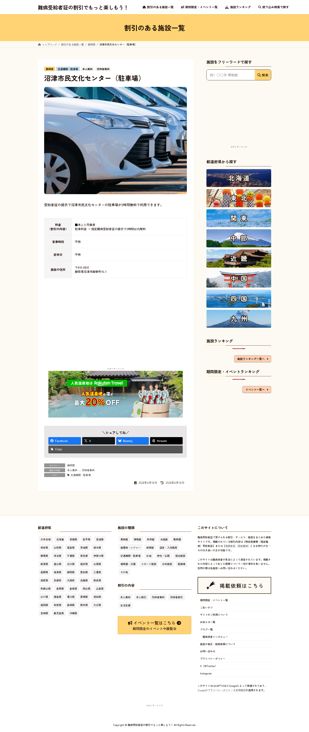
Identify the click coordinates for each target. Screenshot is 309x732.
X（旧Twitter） (209, 666)
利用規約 (241, 690)
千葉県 (71, 556)
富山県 (57, 564)
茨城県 (84, 547)
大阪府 (71, 580)
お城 (148, 556)
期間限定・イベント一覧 (214, 600)
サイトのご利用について (214, 615)
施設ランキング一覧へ (251, 359)
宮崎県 (44, 613)
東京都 (84, 556)
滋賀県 (44, 580)
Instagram (206, 673)
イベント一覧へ (255, 389)
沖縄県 (73, 613)
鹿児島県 (59, 613)
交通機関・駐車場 (81, 475)
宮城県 (100, 539)
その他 (124, 572)
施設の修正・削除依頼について (217, 644)
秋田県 (44, 547)
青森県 (73, 539)
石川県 (71, 564)
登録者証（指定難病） (238, 546)
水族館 (164, 539)
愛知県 (84, 572)
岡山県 (86, 588)
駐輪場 (181, 564)
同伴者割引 (176, 597)
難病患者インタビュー (215, 636)
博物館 (137, 539)
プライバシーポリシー (212, 658)
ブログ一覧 (206, 629)
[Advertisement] (238, 118)
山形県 (57, 547)
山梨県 (97, 564)
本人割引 (141, 597)
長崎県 (71, 605)
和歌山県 (46, 588)
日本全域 (46, 539)
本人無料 (72, 470)
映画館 (150, 547)
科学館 (150, 539)
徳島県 (57, 597)
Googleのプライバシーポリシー (215, 690)
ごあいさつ (206, 607)
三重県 (97, 572)
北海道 (60, 539)
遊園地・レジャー (130, 547)
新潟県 (44, 564)
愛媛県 (84, 597)
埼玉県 (57, 556)
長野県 (44, 572)
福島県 (71, 547)
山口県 (44, 597)
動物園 (177, 539)
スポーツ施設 (148, 564)
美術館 (124, 539)
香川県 (71, 597)
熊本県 (84, 605)
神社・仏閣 (163, 556)
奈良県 (97, 580)
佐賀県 (57, 605)
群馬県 (44, 556)
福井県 (84, 564)
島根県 (73, 588)
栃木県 (97, 547)
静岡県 (71, 465)
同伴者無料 (88, 470)
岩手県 (86, 539)
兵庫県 (84, 580)
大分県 (97, 605)
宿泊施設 (180, 556)
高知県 (97, 597)
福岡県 (44, 605)
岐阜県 (57, 572)
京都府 (57, 580)
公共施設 (167, 564)
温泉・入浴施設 (168, 547)
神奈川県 (99, 556)
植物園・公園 (128, 564)
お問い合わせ (207, 651)
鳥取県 (60, 588)
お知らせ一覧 (207, 622)
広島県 (100, 588)
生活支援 (125, 605)
